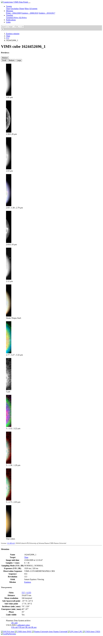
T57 (7, 38)
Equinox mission (12, 34)
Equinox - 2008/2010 (29, 13)
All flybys (23, 18)
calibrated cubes (23, 625)
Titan (8, 9)
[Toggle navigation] (29, 2)
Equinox (27, 582)
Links (8, 22)
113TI (28, 593)
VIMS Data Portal (20, 2)
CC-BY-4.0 (11, 543)
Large (19, 60)
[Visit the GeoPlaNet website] (8, 634)
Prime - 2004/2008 (13, 13)
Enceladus (15, 9)
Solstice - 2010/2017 (47, 13)
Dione (21, 9)
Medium (5, 58)
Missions (9, 11)
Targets (9, 6)
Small (4, 60)
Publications (11, 20)
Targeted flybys (12, 18)
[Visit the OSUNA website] (8, 631)
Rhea (27, 9)
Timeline (9, 15)
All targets (33, 9)
